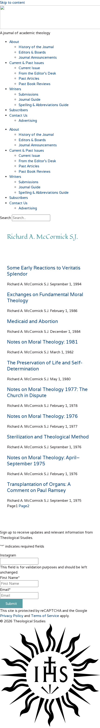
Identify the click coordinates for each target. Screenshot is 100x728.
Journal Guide (29, 99)
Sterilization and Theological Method (48, 437)
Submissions (28, 94)
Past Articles (29, 78)
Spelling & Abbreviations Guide (44, 105)
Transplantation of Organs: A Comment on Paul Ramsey (39, 487)
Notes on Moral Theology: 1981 (42, 342)
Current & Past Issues (26, 63)
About (14, 41)
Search (5, 217)
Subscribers (18, 110)
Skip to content (12, 2)
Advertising (28, 120)
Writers (15, 89)
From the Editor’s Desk (37, 73)
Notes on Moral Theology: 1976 (42, 416)
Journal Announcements (38, 57)
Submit (11, 603)
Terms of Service (45, 615)
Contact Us (18, 115)
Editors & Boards (32, 52)
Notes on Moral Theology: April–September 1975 (43, 461)
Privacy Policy (11, 615)
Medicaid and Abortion (32, 321)
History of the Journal (36, 47)
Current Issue (29, 68)
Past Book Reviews (34, 84)
